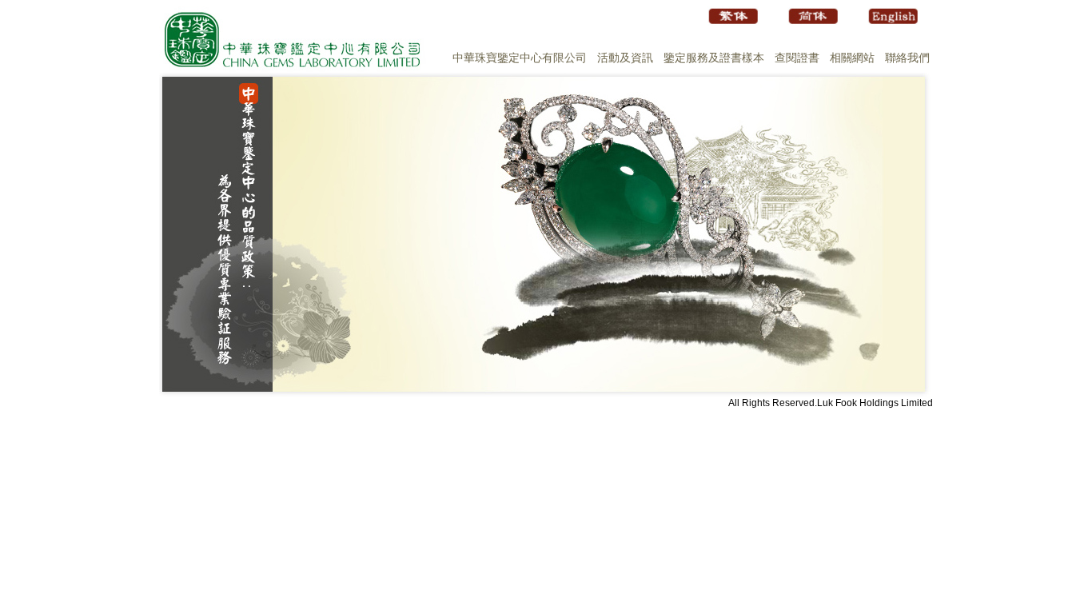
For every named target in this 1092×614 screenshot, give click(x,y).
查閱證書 (797, 58)
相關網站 (852, 58)
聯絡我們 (907, 58)
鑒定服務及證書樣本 (714, 58)
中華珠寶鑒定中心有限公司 (519, 58)
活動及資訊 (625, 58)
